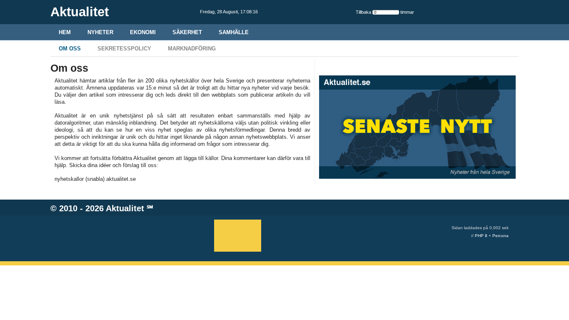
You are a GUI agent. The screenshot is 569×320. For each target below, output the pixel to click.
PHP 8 (481, 235)
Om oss (70, 48)
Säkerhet (187, 32)
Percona (500, 235)
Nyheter (100, 32)
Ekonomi (143, 32)
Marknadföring (192, 48)
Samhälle (234, 32)
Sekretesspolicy (124, 48)
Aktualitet (125, 208)
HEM (65, 32)
